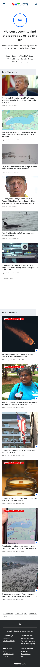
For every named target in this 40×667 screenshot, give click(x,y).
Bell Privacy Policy (27, 638)
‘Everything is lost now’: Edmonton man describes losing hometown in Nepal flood (19, 595)
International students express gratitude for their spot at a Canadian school (19, 403)
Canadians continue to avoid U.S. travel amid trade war (18, 451)
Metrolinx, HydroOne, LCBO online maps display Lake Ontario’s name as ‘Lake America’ (19, 134)
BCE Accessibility (9, 641)
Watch (21, 56)
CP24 (4, 651)
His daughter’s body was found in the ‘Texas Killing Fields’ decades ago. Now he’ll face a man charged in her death (18, 201)
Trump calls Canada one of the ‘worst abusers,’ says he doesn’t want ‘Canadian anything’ (19, 100)
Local (8, 56)
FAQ (25, 613)
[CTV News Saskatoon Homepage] (20, 4)
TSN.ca (5, 656)
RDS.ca (23, 656)
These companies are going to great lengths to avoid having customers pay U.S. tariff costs (20, 267)
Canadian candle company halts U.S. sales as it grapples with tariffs (20, 499)
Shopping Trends (27, 59)
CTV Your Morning (12, 59)
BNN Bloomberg (8, 654)
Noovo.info (25, 651)
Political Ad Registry (28, 643)
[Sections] (4, 4)
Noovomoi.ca (26, 654)
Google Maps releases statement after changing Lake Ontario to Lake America (19, 547)
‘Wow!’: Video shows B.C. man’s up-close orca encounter (19, 234)
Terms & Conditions (28, 641)
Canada (14, 56)
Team (5, 616)
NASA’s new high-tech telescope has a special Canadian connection (18, 355)
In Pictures (29, 56)
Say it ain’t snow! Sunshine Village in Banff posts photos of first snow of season (19, 168)
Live (26, 62)
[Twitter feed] (20, 623)
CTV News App (8, 613)
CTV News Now (17, 62)
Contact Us (19, 613)
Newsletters (33, 613)
